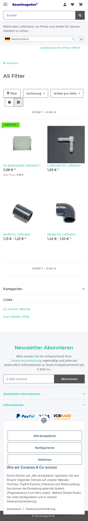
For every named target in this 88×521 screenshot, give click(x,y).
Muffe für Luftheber (17, 234)
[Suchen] (80, 15)
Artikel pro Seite (65, 93)
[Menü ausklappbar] (5, 2)
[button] (65, 4)
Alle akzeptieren (45, 436)
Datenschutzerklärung (40, 509)
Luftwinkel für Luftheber (64, 165)
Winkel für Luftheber (61, 234)
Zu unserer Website (16, 309)
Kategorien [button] (12, 289)
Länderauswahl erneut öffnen (59, 48)
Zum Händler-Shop (16, 316)
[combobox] (39, 39)
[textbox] (38, 39)
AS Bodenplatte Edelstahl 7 (21, 165)
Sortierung (33, 93)
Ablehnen (45, 459)
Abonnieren (69, 379)
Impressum (14, 509)
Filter (13, 93)
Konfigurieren (44, 447)
